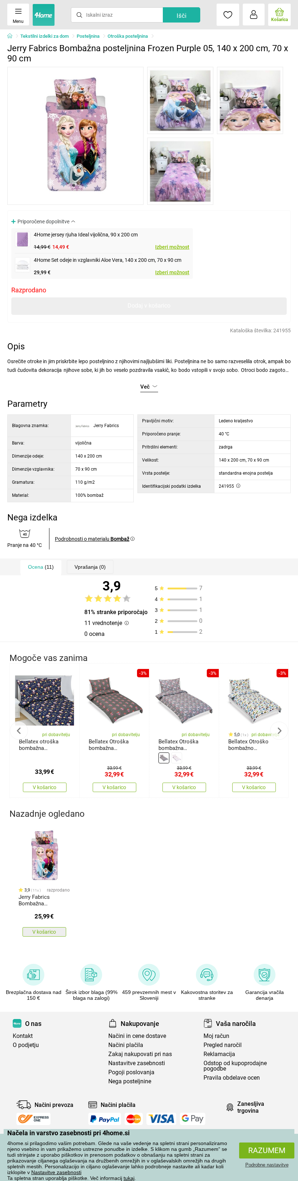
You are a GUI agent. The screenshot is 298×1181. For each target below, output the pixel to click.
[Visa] (161, 1119)
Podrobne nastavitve (267, 1165)
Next (279, 731)
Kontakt (23, 1036)
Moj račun (216, 1036)
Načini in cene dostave (137, 1036)
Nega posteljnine (129, 1081)
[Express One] (33, 1119)
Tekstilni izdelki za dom (44, 36)
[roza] (177, 758)
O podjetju (26, 1045)
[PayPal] (104, 1119)
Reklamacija (219, 1054)
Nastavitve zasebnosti (56, 1172)
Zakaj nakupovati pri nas (140, 1054)
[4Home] (12, 36)
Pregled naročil (223, 1045)
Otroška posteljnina (128, 36)
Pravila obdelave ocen (232, 1077)
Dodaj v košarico (149, 305)
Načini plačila (125, 1045)
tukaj (129, 1178)
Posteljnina (88, 36)
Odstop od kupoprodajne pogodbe (235, 1065)
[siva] (164, 758)
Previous (19, 731)
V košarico (44, 787)
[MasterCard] (134, 1119)
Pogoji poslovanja (131, 1072)
